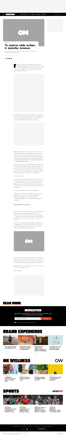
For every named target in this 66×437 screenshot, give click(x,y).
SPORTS (11, 391)
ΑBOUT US (30, 426)
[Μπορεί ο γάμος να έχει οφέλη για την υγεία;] (25, 369)
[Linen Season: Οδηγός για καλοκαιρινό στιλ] (10, 340)
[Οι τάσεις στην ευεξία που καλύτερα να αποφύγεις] (55, 369)
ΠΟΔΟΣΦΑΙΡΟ (8, 406)
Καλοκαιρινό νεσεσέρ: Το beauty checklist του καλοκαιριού (25, 348)
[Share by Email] (11, 58)
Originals (38, 14)
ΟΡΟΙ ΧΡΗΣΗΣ (37, 426)
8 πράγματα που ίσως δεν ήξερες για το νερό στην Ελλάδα (55, 348)
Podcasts (43, 14)
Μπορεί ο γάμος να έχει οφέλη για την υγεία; (25, 378)
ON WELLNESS (16, 360)
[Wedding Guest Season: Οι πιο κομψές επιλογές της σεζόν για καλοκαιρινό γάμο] (40, 340)
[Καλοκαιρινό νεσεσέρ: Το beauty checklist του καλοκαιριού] (25, 340)
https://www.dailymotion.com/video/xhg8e (22, 204)
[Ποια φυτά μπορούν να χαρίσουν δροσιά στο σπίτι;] (40, 369)
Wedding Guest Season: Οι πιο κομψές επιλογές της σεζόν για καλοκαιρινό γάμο (40, 349)
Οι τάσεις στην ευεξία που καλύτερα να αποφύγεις (55, 378)
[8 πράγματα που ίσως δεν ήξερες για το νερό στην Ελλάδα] (55, 340)
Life (29, 14)
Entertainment (23, 14)
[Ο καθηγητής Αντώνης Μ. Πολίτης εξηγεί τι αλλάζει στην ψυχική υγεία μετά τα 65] (10, 369)
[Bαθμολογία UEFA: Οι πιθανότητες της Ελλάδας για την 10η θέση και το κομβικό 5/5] (40, 400)
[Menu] (3, 14)
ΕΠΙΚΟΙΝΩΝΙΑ (17, 426)
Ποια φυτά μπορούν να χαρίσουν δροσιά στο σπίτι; (40, 378)
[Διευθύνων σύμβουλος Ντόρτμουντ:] (55, 400)
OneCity (33, 14)
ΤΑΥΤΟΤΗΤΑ (23, 426)
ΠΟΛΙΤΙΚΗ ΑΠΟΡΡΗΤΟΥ (47, 426)
